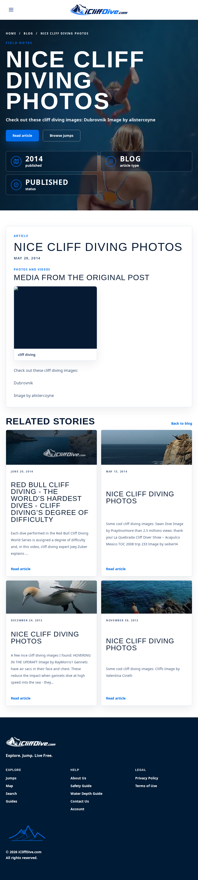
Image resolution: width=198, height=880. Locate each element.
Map (9, 785)
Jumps (11, 778)
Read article (22, 135)
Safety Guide (81, 785)
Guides (11, 801)
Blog (28, 33)
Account (77, 809)
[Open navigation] (11, 9)
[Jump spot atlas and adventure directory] (99, 9)
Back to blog (181, 423)
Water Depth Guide (86, 793)
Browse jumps (61, 135)
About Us (78, 778)
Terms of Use (146, 785)
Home (11, 33)
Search (11, 793)
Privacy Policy (146, 778)
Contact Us (80, 801)
